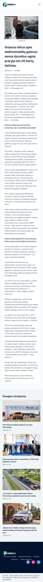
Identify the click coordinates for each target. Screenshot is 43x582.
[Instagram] (33, 562)
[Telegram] (38, 562)
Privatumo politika (24, 556)
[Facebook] (28, 562)
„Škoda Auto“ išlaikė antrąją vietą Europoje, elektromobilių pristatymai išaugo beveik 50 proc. (20, 530)
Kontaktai (14, 559)
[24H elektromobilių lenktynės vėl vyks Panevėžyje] (21, 411)
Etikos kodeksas (26, 559)
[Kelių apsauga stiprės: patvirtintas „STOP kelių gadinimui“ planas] (21, 445)
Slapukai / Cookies (10, 556)
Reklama (36, 556)
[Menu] (39, 4)
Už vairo (17, 70)
